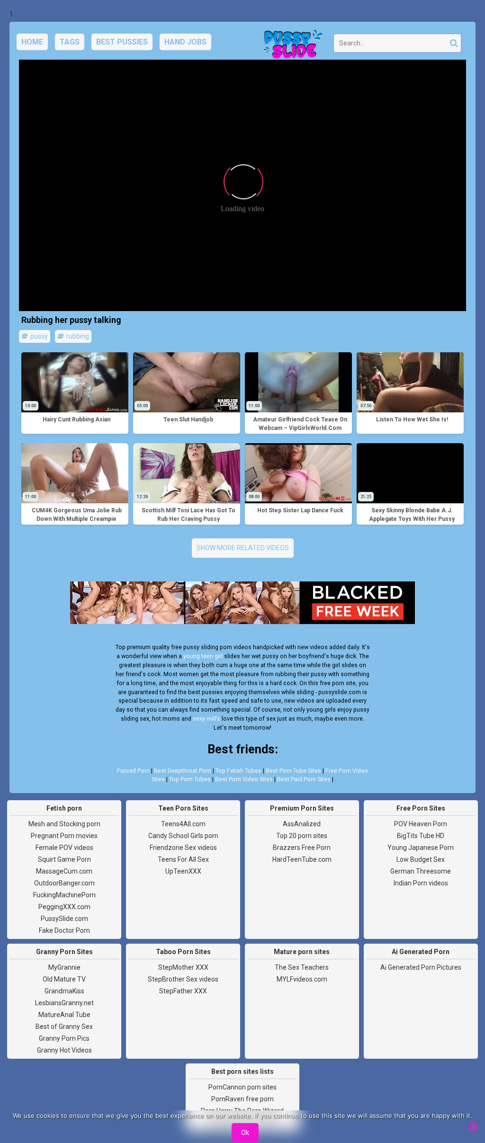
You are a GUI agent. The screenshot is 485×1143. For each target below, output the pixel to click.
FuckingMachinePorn (64, 895)
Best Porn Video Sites (244, 779)
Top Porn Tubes (190, 779)
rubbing (77, 336)
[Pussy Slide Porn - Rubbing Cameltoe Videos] (290, 45)
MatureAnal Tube (64, 1014)
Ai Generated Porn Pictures (420, 967)
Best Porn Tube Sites (293, 770)
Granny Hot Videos (64, 1050)
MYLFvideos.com (302, 979)
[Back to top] (456, 1100)
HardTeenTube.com (302, 859)
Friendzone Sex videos (183, 847)
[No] (473, 1127)
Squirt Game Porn (64, 859)
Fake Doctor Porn (64, 930)
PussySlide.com (64, 918)
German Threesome (420, 871)
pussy (38, 336)
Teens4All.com (183, 824)
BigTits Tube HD (420, 835)
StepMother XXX (183, 967)
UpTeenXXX (183, 871)
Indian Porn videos (421, 883)
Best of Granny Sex (64, 1026)
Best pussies (122, 41)
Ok (245, 1132)
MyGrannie (64, 967)
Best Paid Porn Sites (304, 779)
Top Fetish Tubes (238, 770)
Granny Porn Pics (64, 1038)
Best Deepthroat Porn (182, 770)
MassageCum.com (64, 871)
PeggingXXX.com (64, 907)
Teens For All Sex (183, 859)
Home (32, 41)
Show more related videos (243, 548)
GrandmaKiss (64, 991)
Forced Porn (133, 770)
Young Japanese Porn (420, 847)
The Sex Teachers (302, 967)
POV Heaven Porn (420, 824)
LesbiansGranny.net (64, 1003)
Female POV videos (64, 847)
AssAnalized (302, 824)
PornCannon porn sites (242, 1087)
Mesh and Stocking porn (64, 824)
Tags (70, 41)
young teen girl (203, 656)
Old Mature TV (64, 979)
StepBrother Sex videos (183, 979)
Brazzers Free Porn (302, 847)
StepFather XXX (183, 991)
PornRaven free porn (242, 1099)
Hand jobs (185, 41)
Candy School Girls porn (183, 835)
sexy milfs (206, 718)
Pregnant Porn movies (64, 835)
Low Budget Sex (420, 859)
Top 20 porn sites (301, 835)
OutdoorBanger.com (64, 883)
